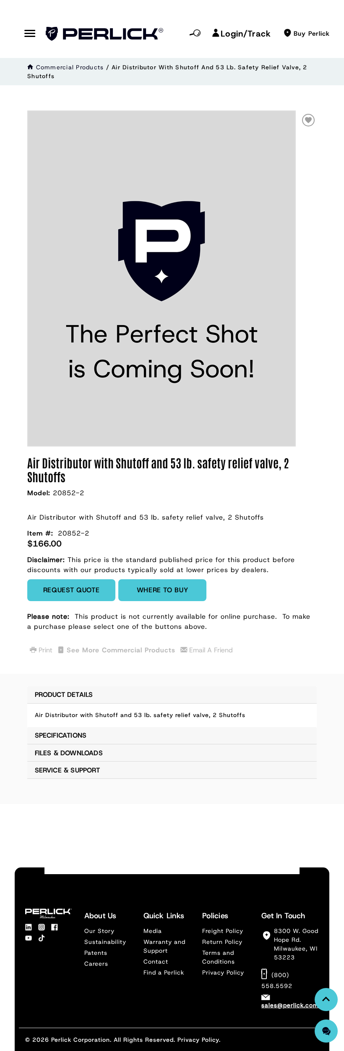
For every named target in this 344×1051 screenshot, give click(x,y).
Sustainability (105, 942)
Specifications (61, 735)
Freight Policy (222, 931)
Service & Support (67, 770)
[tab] (172, 706)
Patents (95, 952)
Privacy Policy (223, 972)
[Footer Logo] (48, 913)
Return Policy (222, 942)
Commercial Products (70, 67)
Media (152, 931)
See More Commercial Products (121, 650)
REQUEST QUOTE (71, 590)
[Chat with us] (326, 1031)
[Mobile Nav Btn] (30, 33)
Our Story (99, 931)
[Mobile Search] (195, 33)
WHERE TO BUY (162, 590)
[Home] (30, 67)
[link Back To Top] (326, 999)
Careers (96, 963)
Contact (155, 961)
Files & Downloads (69, 753)
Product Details (64, 694)
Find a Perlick (163, 972)
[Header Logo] (104, 34)
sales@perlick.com (290, 1005)
